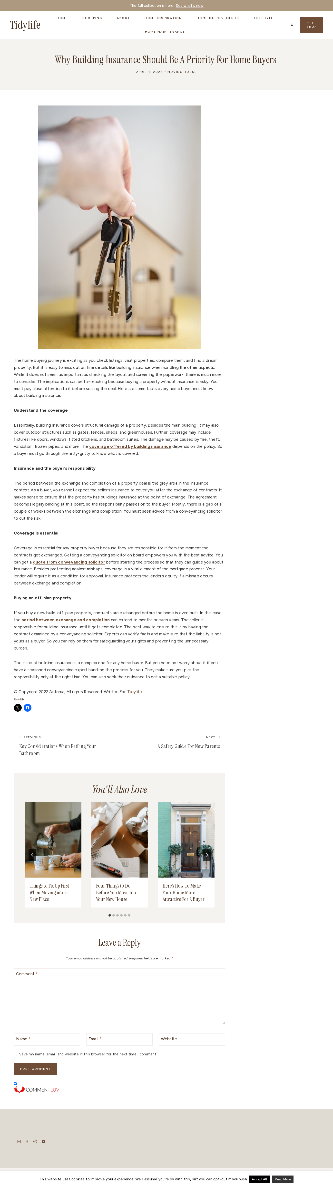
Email (95, 1038)
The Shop (311, 25)
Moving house (182, 72)
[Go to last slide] (32, 855)
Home (62, 18)
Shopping (92, 18)
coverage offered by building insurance (130, 446)
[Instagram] (19, 1141)
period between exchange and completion (65, 619)
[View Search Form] (292, 25)
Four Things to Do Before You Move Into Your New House (116, 892)
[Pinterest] (35, 1141)
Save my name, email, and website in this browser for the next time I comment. (88, 1054)
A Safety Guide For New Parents (188, 743)
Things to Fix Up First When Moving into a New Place (49, 892)
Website (169, 1038)
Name (23, 1038)
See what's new (189, 5)
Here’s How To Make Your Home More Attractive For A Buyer (184, 892)
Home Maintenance (165, 31)
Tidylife (134, 691)
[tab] (109, 915)
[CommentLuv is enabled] (119, 1089)
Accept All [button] (259, 1179)
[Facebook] (27, 1141)
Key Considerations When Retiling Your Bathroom (57, 746)
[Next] (207, 855)
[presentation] (53, 840)
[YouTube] (43, 1141)
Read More (283, 1179)
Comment (27, 973)
